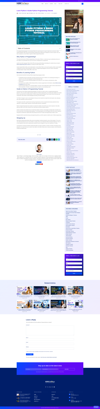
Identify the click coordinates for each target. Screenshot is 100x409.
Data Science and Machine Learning (71, 113)
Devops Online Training (69, 129)
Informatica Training (69, 137)
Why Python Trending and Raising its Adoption (75, 39)
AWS (67, 216)
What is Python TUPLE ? (74, 56)
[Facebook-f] (45, 386)
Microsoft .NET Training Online (70, 98)
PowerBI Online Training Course (71, 154)
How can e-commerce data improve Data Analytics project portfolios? (76, 181)
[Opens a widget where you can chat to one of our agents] (96, 407)
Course (67, 76)
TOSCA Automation (69, 250)
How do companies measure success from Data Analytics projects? (75, 188)
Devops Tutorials (69, 229)
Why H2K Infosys (37, 399)
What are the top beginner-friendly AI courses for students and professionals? (75, 170)
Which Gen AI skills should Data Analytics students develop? (76, 198)
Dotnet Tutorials (69, 234)
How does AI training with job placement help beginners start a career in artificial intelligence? (75, 191)
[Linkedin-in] (50, 386)
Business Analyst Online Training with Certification (73, 90)
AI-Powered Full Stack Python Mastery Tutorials (73, 213)
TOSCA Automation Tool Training (71, 106)
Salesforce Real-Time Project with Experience (72, 150)
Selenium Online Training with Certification (72, 93)
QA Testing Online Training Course (71, 89)
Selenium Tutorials (69, 245)
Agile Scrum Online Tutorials (71, 211)
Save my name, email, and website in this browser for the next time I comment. (40, 351)
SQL (67, 247)
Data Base (68, 226)
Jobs (52, 396)
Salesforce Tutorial (69, 244)
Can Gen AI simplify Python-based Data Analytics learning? (76, 195)
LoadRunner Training (69, 121)
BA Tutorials (68, 219)
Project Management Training (70, 122)
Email (67, 265)
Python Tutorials (41, 13)
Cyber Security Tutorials (70, 223)
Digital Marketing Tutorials (71, 232)
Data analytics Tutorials (70, 225)
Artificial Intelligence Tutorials (71, 215)
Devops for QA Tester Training (70, 134)
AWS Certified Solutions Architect (71, 109)
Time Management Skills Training (71, 118)
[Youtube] (54, 386)
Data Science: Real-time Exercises (71, 141)
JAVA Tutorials (68, 235)
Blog (55, 3)
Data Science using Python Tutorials (72, 228)
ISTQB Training (68, 149)
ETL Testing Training (69, 142)
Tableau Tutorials (69, 248)
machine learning (69, 237)
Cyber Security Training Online (70, 158)
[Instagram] (52, 386)
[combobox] (67, 71)
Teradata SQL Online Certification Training (72, 157)
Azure (67, 218)
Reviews (53, 399)
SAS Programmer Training (70, 138)
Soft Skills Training (69, 145)
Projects (53, 394)
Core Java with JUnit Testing (70, 126)
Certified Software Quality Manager (71, 146)
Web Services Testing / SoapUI (70, 153)
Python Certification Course (70, 94)
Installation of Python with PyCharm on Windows (75, 42)
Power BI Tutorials (69, 238)
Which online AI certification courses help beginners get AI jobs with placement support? (76, 177)
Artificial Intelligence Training (70, 102)
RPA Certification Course (70, 114)
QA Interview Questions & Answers (72, 241)
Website (27, 346)
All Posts (39, 162)
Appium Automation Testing (70, 130)
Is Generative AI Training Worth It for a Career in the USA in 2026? (76, 174)
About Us (46, 3)
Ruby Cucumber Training (70, 117)
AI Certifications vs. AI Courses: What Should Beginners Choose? (76, 202)
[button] (82, 4)
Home (42, 3)
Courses (51, 3)
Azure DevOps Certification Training (71, 105)
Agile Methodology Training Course (71, 110)
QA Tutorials (68, 242)
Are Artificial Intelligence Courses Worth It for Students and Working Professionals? (76, 184)
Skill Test (60, 3)
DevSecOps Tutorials (70, 231)
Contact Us (67, 3)
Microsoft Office (69, 125)
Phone (67, 69)
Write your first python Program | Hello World (74, 46)
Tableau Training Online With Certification (72, 101)
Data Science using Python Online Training (72, 97)
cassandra (68, 222)
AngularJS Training (69, 133)
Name (67, 65)
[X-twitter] (47, 386)
